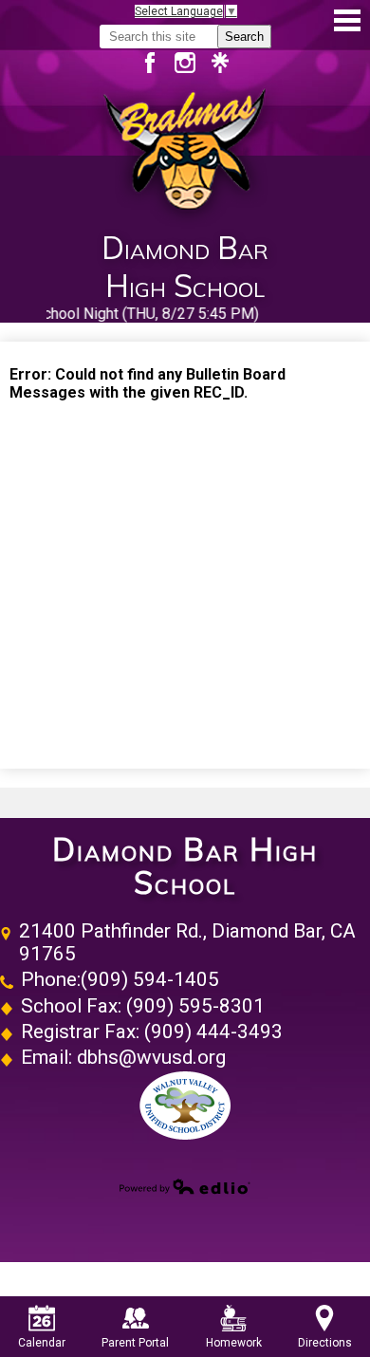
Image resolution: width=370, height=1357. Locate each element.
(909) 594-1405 (150, 979)
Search (244, 36)
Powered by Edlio (185, 1186)
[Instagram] (192, 62)
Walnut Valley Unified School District (185, 1105)
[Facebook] (157, 62)
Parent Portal (135, 1342)
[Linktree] (220, 62)
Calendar (41, 1342)
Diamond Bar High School (185, 866)
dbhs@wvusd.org (151, 1057)
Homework (234, 1342)
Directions (325, 1342)
